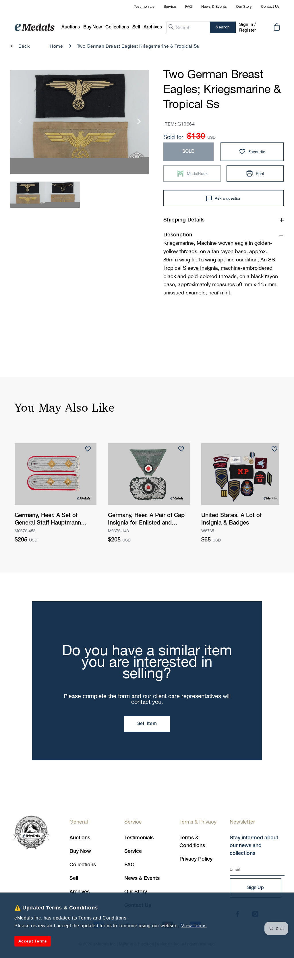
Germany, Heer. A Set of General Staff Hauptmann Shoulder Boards (48, 520)
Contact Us (270, 6)
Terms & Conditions (192, 842)
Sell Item (147, 724)
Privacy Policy (195, 859)
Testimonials (144, 6)
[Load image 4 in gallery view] (62, 195)
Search (223, 27)
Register (247, 30)
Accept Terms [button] (32, 941)
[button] (93, 27)
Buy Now (80, 851)
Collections (82, 865)
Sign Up (255, 888)
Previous (20, 124)
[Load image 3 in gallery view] (27, 195)
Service (170, 6)
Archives (79, 892)
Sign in (246, 25)
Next (139, 124)
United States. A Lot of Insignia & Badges (231, 519)
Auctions (79, 838)
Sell (73, 878)
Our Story (244, 6)
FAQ (188, 6)
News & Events (214, 6)
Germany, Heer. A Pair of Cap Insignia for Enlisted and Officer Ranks (146, 520)
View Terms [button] (194, 925)
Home (56, 46)
